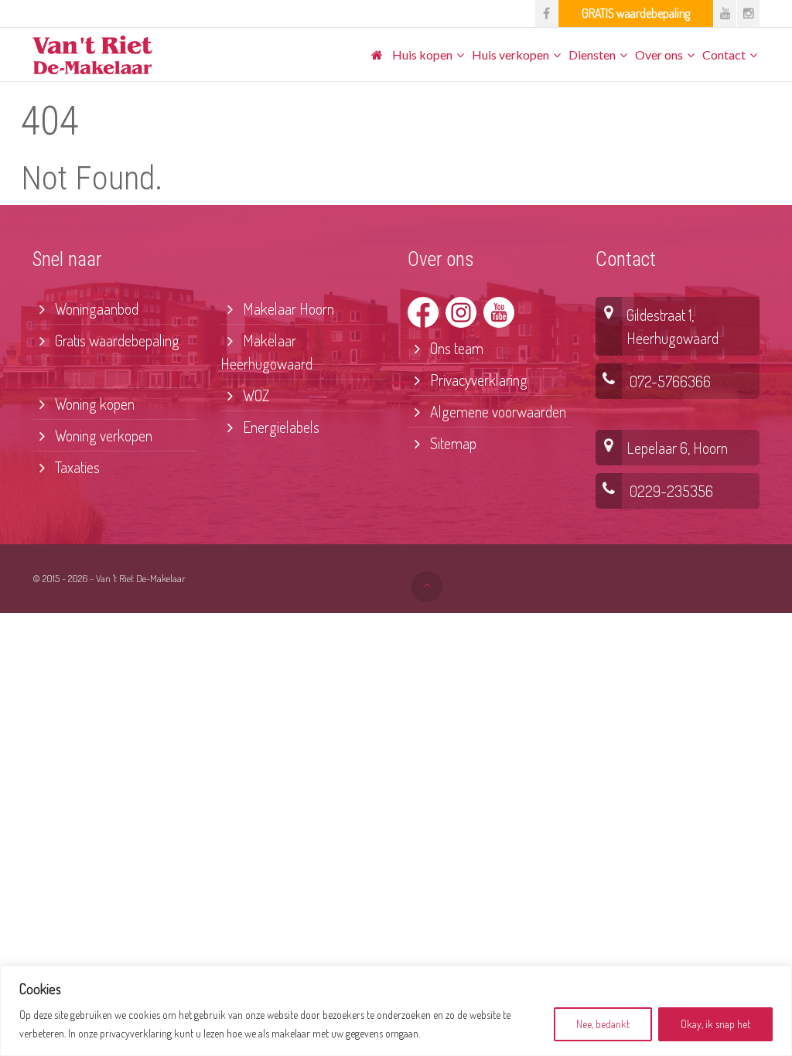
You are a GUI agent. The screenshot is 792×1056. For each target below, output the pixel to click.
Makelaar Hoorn (287, 308)
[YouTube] (725, 13)
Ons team (455, 348)
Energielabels (279, 427)
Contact (724, 54)
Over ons (659, 54)
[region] (396, 1011)
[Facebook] (546, 13)
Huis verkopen (510, 54)
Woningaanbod (95, 308)
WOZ (254, 395)
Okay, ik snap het (715, 1023)
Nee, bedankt (603, 1023)
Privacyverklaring (477, 380)
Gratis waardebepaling (115, 340)
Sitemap (451, 443)
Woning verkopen (102, 435)
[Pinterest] (635, 13)
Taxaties (76, 467)
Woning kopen (93, 403)
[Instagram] (748, 13)
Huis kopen (422, 54)
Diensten (592, 54)
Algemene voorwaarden (496, 411)
